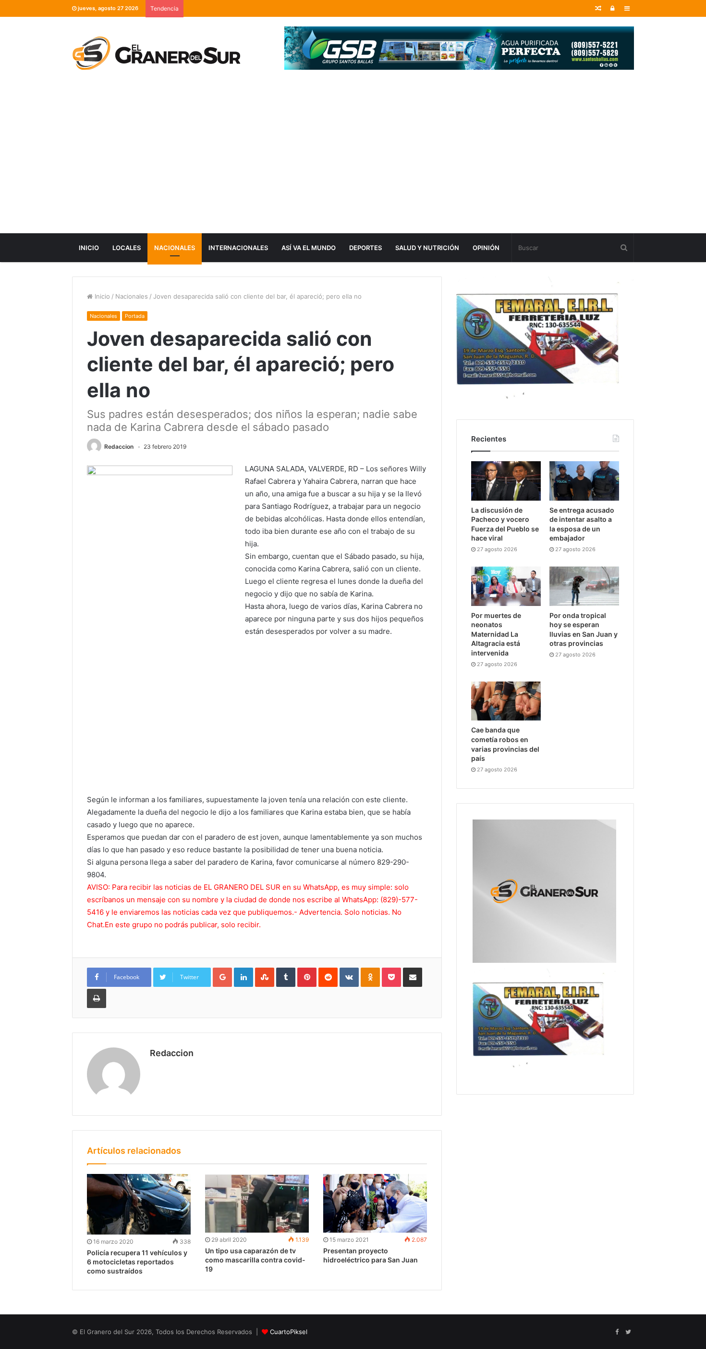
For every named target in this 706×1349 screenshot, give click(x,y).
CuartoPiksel (288, 1332)
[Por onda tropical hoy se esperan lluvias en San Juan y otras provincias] (584, 586)
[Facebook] (616, 1332)
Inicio (89, 248)
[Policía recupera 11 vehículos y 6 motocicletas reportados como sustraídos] (139, 1204)
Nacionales (174, 248)
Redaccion (119, 446)
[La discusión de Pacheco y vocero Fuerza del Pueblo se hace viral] (506, 481)
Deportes (365, 248)
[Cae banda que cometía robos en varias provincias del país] (506, 701)
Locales (126, 248)
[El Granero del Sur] (156, 53)
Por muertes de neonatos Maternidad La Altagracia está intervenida (496, 634)
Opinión (486, 248)
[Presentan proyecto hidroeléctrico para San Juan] (375, 1203)
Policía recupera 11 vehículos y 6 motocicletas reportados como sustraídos (137, 1261)
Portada (135, 316)
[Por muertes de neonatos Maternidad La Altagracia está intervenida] (506, 586)
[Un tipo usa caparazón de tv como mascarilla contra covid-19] (257, 1203)
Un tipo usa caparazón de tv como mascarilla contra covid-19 (255, 1260)
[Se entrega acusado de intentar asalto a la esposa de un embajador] (584, 481)
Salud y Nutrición (427, 248)
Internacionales (238, 248)
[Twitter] (628, 1332)
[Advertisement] (353, 161)
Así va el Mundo (308, 248)
